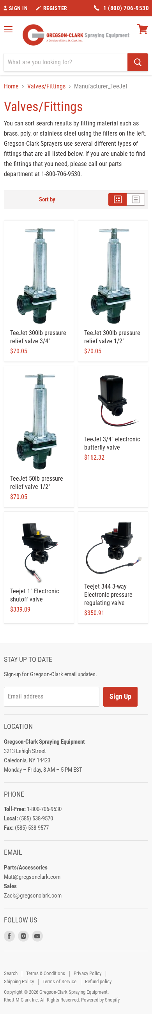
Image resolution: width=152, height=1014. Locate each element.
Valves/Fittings (46, 86)
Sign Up (120, 696)
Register (55, 8)
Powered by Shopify (100, 1000)
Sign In (18, 8)
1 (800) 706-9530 (126, 8)
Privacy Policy (87, 973)
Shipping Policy (19, 981)
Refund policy (98, 981)
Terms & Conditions (45, 973)
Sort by (47, 199)
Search (11, 973)
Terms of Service (59, 981)
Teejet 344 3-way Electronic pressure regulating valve (108, 595)
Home (11, 86)
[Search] (137, 62)
